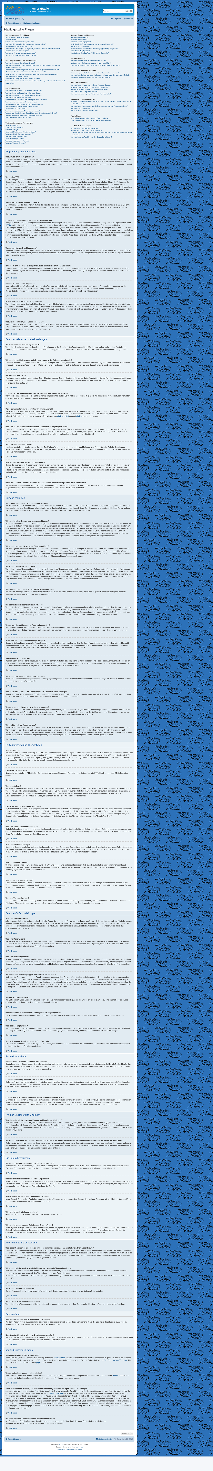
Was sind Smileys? (12, 130)
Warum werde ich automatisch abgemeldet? (21, 53)
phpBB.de (80, 416)
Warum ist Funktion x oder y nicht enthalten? (86, 130)
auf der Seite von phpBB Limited (114, 1360)
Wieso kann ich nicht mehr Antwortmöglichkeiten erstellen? (26, 100)
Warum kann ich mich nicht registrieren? (20, 42)
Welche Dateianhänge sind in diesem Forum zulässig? (90, 118)
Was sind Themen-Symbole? (16, 143)
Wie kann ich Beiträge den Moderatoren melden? (23, 111)
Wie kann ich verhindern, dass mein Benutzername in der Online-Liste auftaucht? (34, 65)
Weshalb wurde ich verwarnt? (16, 108)
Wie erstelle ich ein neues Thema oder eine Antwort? (24, 91)
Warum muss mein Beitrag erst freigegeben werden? (24, 115)
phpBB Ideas (118, 1376)
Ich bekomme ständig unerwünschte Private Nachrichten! (91, 63)
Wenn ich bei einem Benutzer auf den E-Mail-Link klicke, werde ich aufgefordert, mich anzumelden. (35, 82)
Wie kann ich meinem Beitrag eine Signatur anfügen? (24, 95)
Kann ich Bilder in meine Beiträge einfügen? (21, 132)
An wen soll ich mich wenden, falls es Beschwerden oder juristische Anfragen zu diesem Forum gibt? (101, 134)
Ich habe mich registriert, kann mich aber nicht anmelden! (26, 44)
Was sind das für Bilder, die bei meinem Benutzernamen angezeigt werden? (32, 74)
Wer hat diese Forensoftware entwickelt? (85, 128)
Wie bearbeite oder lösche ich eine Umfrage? (21, 102)
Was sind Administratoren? (80, 37)
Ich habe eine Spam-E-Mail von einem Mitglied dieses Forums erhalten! (95, 65)
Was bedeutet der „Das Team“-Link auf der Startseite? (90, 53)
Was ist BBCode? (12, 125)
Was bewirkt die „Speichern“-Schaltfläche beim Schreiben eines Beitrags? (31, 113)
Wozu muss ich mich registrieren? (17, 37)
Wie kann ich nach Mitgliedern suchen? (84, 92)
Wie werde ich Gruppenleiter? (81, 46)
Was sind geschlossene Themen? (17, 141)
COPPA (8, 225)
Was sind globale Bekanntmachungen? (19, 134)
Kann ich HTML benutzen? (15, 127)
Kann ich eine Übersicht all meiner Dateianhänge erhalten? (91, 120)
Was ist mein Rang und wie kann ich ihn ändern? (23, 79)
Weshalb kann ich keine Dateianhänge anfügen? (22, 106)
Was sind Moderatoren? (79, 39)
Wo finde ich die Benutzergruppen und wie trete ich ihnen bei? (92, 44)
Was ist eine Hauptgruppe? (80, 51)
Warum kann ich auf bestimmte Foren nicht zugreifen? (24, 104)
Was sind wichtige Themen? (15, 138)
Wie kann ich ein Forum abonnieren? (83, 108)
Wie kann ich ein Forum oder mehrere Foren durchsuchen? (91, 85)
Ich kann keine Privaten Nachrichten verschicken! (88, 61)
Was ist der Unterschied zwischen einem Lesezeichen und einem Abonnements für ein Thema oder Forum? (101, 103)
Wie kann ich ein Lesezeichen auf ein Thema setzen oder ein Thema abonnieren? (99, 106)
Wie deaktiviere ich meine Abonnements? (85, 110)
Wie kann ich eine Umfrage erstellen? (19, 97)
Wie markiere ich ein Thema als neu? (18, 117)
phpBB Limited (63, 416)
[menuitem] (21, 18)
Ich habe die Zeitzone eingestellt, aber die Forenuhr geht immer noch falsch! (32, 70)
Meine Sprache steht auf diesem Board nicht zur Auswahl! (26, 72)
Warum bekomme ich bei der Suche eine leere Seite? (89, 89)
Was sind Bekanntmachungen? (16, 136)
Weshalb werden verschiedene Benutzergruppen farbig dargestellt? (94, 48)
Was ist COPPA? (11, 39)
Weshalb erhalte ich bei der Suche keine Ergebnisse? (89, 87)
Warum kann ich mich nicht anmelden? (19, 46)
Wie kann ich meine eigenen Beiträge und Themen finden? (91, 94)
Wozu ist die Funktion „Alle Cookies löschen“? (22, 55)
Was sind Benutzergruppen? (81, 42)
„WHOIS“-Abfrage (56, 1393)
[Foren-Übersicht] (17, 9)
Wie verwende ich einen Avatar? (17, 76)
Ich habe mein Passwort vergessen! (18, 51)
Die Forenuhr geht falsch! (14, 67)
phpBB (61, 1444)
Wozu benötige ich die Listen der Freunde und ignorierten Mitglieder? (95, 73)
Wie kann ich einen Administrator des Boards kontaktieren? (91, 137)
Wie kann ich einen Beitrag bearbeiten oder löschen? (24, 93)
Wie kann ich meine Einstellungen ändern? (20, 63)
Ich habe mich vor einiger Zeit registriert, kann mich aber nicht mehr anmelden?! (33, 48)
